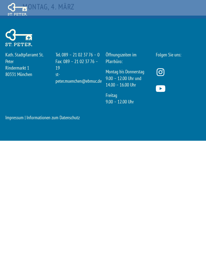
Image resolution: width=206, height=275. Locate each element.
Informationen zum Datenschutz (53, 117)
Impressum (14, 117)
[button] (199, 9)
